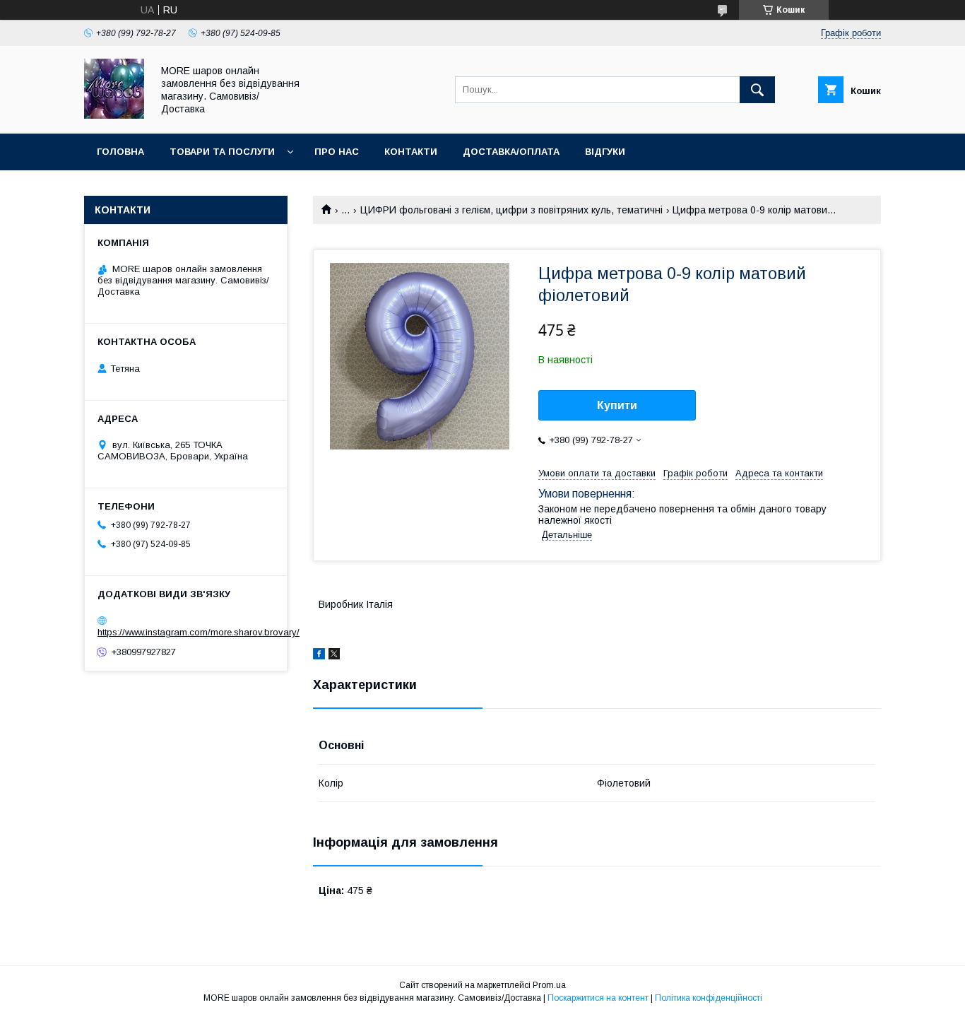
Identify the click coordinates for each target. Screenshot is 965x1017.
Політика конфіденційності (708, 998)
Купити (617, 405)
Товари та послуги (222, 151)
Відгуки (605, 151)
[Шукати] (757, 89)
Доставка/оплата (511, 151)
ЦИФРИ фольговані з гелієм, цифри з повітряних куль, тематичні (511, 210)
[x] (334, 656)
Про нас (336, 151)
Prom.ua (549, 985)
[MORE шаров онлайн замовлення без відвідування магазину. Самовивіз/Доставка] (114, 115)
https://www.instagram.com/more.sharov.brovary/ (198, 632)
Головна (120, 151)
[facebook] (319, 656)
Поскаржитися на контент (598, 998)
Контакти (410, 151)
